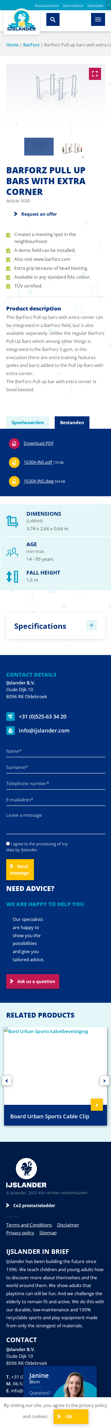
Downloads (95, 5)
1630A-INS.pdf (44, 462)
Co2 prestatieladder (34, 1205)
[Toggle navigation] (98, 19)
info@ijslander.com (44, 730)
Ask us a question (36, 981)
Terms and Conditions (29, 1225)
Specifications (40, 626)
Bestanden (72, 422)
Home (12, 45)
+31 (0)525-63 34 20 (42, 716)
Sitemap (48, 1233)
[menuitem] (108, 5)
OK (68, 1417)
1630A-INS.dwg (44, 481)
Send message (19, 869)
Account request (47, 5)
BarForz (31, 45)
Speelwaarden (28, 422)
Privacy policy (20, 1233)
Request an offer (39, 214)
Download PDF (39, 443)
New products (73, 5)
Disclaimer (68, 1225)
